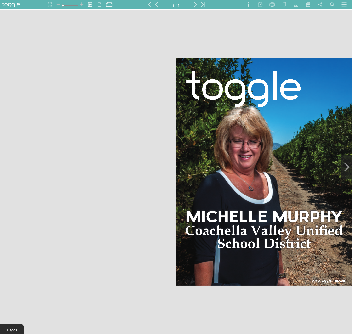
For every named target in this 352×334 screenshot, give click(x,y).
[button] (12, 329)
